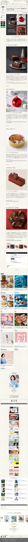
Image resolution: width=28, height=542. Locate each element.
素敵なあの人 (6, 539)
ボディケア (16, 349)
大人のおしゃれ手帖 (12, 538)
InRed (8, 538)
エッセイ (2, 292)
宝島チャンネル (6, 538)
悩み (17, 349)
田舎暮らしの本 (14, 540)
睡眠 (1, 368)
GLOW (5, 540)
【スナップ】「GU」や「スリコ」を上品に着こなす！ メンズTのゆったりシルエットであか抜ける (23, 485)
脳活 (27, 4)
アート (15, 292)
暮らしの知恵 (3, 368)
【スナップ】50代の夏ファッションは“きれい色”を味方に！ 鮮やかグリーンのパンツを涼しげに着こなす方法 (9, 494)
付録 (4, 4)
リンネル (8, 539)
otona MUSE (16, 539)
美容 (1, 348)
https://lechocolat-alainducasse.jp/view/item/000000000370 (14, 240)
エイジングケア (5, 349)
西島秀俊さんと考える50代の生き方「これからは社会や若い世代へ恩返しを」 (9, 489)
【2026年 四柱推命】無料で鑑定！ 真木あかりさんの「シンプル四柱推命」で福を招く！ (9, 498)
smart (9, 540)
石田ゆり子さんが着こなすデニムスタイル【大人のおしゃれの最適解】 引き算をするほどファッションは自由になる (23, 498)
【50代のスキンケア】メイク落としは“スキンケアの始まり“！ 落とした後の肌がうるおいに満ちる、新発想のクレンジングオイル (7, 347)
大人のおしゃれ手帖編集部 (24, 12)
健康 (1, 4)
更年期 (7, 4)
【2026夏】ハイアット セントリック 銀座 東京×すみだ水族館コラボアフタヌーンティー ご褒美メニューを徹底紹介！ (21, 309)
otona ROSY (11, 539)
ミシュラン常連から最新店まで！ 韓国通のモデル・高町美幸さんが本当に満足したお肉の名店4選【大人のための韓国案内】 (21, 328)
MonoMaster (12, 540)
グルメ (1, 17)
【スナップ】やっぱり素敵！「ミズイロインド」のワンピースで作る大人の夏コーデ (23, 481)
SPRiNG (13, 539)
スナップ (10, 4)
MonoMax (7, 540)
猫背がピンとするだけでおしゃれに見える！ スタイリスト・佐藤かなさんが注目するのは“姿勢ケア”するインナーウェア (21, 347)
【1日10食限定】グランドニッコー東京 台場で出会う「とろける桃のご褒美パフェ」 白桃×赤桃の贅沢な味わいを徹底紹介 (7, 328)
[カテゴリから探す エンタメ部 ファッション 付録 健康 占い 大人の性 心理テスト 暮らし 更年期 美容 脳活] (14, 506)
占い (13, 4)
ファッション (20, 4)
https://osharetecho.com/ (15, 261)
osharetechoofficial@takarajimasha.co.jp (17, 262)
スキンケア (2, 349)
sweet (14, 538)
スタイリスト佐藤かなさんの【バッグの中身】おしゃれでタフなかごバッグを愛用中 (23, 494)
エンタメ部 (16, 4)
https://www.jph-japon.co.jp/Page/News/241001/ (12, 201)
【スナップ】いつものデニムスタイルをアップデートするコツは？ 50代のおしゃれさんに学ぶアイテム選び (9, 481)
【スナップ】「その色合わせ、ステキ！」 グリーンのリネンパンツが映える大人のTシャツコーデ (9, 485)
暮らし (24, 4)
